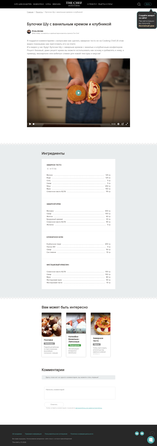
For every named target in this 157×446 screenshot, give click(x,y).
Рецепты (39, 12)
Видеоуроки (38, 4)
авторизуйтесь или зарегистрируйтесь (89, 408)
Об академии (17, 434)
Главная (30, 12)
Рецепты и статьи (105, 4)
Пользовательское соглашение (56, 434)
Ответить (54, 404)
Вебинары (57, 4)
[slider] (71, 124)
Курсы (48, 4)
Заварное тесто (98, 339)
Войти (148, 4)
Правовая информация (33, 434)
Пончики (48, 340)
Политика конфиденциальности (82, 434)
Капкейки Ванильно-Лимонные (74, 339)
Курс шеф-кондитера (23, 4)
